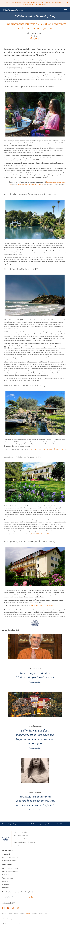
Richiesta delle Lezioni (10, 868)
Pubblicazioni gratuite (10, 857)
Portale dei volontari (21, 835)
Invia (31, 897)
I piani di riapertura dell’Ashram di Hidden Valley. (48, 449)
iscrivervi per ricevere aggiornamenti (30, 184)
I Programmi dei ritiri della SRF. (42, 605)
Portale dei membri (20, 832)
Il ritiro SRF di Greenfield (40, 534)
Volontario (6, 875)
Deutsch (10, 913)
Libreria (16, 845)
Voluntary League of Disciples (24, 842)
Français (22, 913)
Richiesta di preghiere (10, 871)
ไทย (46, 913)
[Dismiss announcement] (67, 2)
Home (4, 824)
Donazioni (5, 884)
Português (34, 913)
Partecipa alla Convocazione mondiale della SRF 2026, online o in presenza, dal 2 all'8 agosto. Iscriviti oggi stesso (34, 3)
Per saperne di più (35, 682)
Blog (9, 824)
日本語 (40, 913)
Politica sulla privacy (7, 919)
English (4, 913)
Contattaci (6, 854)
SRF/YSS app (7, 888)
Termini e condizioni (19, 919)
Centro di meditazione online (24, 839)
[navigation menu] (65, 9)
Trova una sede (7, 878)
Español (16, 913)
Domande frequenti (9, 860)
